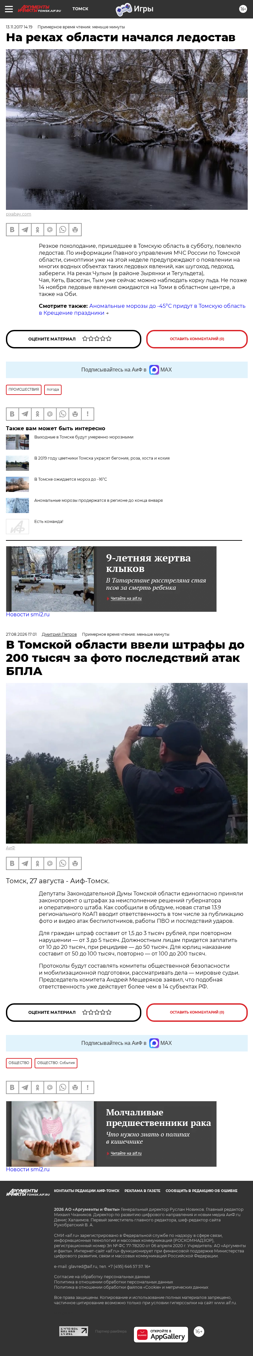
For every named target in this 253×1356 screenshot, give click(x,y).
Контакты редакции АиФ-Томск (86, 1191)
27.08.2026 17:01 (21, 634)
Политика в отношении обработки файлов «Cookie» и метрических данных (131, 1287)
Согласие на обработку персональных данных (102, 1276)
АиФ (10, 847)
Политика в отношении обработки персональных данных (113, 1281)
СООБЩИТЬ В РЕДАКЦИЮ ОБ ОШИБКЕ (202, 1191)
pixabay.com (18, 213)
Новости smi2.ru (28, 614)
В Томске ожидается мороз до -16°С (70, 479)
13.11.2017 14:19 (19, 26)
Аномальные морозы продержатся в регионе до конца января (98, 500)
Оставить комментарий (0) (197, 339)
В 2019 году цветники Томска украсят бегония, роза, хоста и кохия (102, 458)
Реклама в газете (142, 1191)
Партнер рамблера (110, 1331)
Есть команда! (48, 521)
